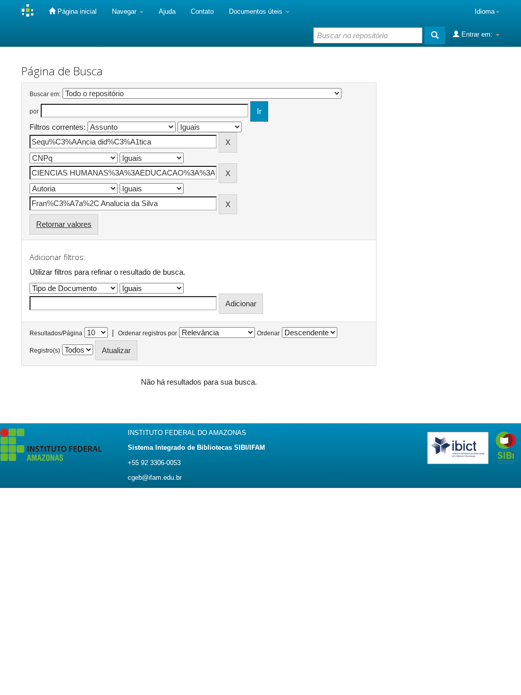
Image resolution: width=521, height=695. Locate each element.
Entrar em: (477, 34)
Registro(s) (45, 350)
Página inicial (76, 11)
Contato (202, 11)
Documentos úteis (256, 11)
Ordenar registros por (147, 333)
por (34, 111)
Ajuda (167, 11)
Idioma (485, 11)
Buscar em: (45, 94)
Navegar (125, 11)
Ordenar (268, 333)
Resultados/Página (56, 333)
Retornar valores (64, 224)
